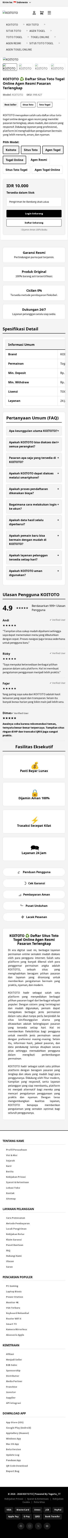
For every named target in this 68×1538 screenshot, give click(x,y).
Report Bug (12, 1471)
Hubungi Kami (14, 1255)
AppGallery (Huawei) (17, 1433)
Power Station (14, 1296)
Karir (9, 1166)
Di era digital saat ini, (22, 950)
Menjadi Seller (14, 1359)
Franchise (11, 1386)
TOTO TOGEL (14, 37)
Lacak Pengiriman (16, 1228)
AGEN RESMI (13, 43)
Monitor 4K (12, 1302)
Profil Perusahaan (16, 1149)
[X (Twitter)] (38, 1526)
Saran (9, 1266)
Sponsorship (13, 1370)
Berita (9, 1171)
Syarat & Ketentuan (17, 1182)
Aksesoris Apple (15, 1334)
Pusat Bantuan (14, 1245)
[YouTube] (47, 1526)
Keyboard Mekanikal (17, 1313)
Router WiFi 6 (13, 1318)
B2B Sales (11, 1365)
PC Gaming (12, 1286)
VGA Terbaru (13, 1307)
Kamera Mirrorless (16, 1329)
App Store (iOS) (15, 1422)
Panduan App (13, 1460)
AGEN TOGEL (37, 31)
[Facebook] (21, 1526)
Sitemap (11, 1198)
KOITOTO (12, 24)
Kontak (10, 1193)
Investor (11, 1392)
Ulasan (10, 1261)
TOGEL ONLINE (40, 37)
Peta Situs (39, 1502)
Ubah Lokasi (43, 201)
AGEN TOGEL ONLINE (19, 49)
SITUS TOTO (13, 31)
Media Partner (14, 1381)
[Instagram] (29, 1526)
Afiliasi (10, 1354)
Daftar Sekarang (34, 222)
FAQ (8, 1250)
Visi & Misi (11, 1155)
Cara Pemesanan (15, 1217)
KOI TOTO (32, 24)
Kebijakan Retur (15, 1234)
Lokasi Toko (13, 1187)
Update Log (12, 1454)
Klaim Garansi (14, 1239)
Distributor (12, 1375)
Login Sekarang (34, 213)
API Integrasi (13, 1403)
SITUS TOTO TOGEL (41, 43)
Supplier (11, 1397)
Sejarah (10, 1160)
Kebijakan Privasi (16, 1176)
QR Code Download (17, 1465)
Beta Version (13, 1449)
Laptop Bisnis (14, 1291)
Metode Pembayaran (18, 1223)
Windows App (13, 1438)
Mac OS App (12, 1444)
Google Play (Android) (18, 1427)
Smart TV (11, 1324)
